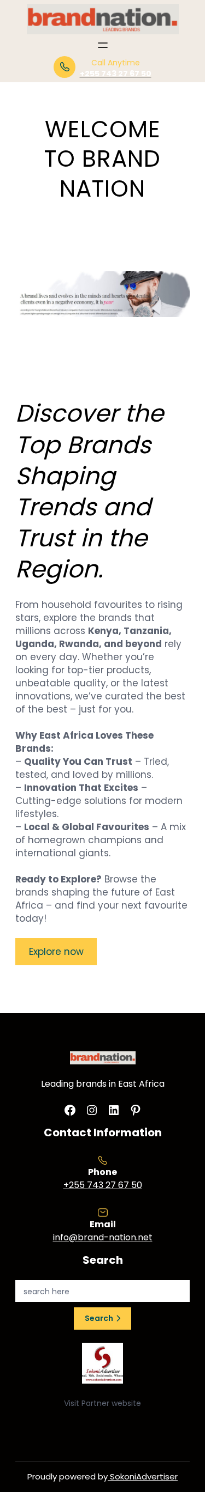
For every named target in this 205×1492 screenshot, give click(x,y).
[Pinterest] (135, 1110)
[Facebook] (70, 1110)
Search (99, 1318)
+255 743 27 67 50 (102, 1185)
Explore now (56, 951)
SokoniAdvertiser (143, 1476)
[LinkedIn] (113, 1110)
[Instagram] (91, 1110)
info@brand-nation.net (103, 1237)
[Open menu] (103, 45)
